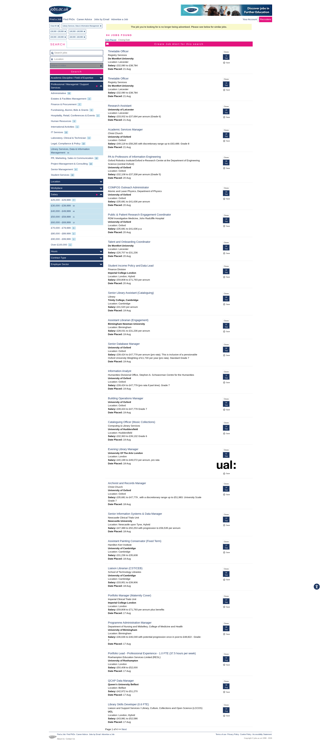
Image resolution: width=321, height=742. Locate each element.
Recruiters (265, 19)
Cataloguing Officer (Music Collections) (131, 422)
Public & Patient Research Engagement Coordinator (139, 214)
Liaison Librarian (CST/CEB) (125, 568)
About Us (61, 739)
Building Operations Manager (125, 398)
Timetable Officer (118, 51)
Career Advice (84, 19)
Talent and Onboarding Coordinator (129, 241)
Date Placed (110, 40)
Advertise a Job (119, 19)
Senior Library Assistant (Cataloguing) (131, 292)
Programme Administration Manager (129, 622)
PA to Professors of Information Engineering (134, 156)
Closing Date (124, 40)
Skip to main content (12, 2)
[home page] (60, 11)
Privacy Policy (233, 734)
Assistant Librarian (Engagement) (128, 320)
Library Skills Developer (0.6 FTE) (128, 704)
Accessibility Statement (262, 734)
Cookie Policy (245, 734)
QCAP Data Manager (121, 680)
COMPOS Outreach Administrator (128, 187)
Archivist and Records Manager (127, 483)
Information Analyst (119, 371)
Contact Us (70, 739)
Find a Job (55, 19)
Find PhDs (69, 19)
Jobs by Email (101, 19)
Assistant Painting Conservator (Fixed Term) (134, 541)
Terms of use (221, 734)
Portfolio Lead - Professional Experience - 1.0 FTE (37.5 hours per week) (152, 653)
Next (124, 729)
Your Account (250, 19)
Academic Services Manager (125, 129)
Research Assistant (119, 105)
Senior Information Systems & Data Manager (135, 513)
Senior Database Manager (124, 343)
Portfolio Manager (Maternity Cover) (129, 595)
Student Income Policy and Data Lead (130, 265)
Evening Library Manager (123, 449)
